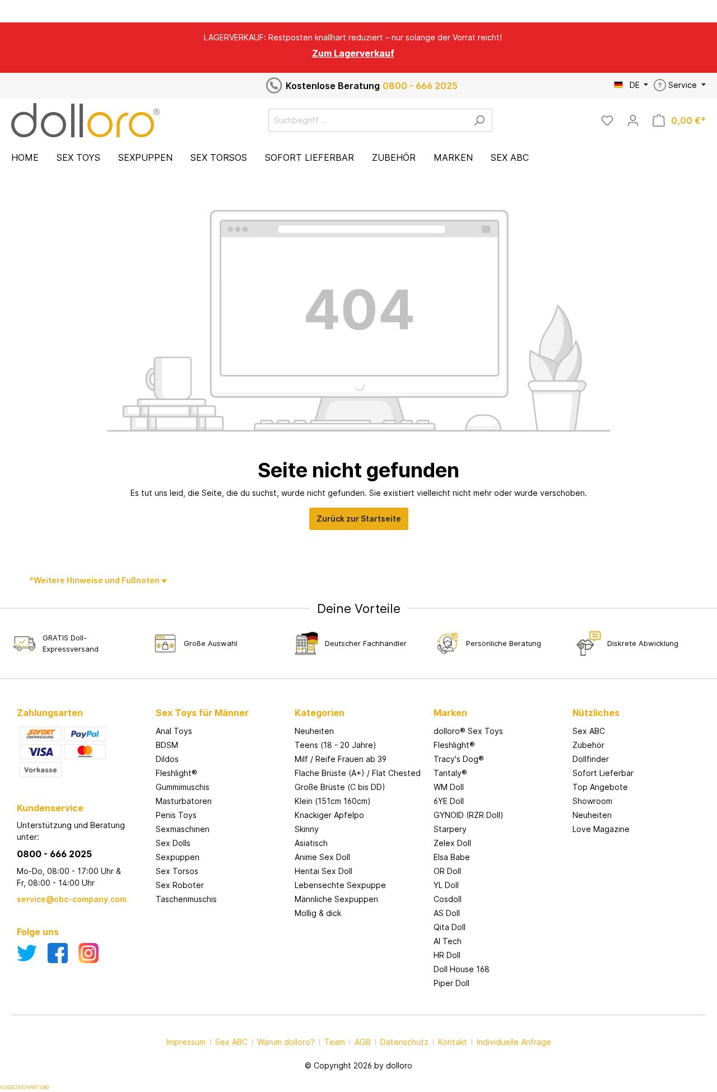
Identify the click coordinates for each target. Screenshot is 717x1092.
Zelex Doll (452, 843)
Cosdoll (448, 899)
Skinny (307, 829)
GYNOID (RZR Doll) (469, 815)
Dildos (167, 759)
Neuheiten (314, 731)
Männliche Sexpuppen (336, 899)
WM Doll (449, 787)
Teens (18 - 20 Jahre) (335, 745)
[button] (219, 701)
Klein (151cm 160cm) (333, 801)
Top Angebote (600, 787)
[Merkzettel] (607, 120)
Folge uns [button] (38, 931)
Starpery (450, 829)
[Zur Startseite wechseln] (85, 120)
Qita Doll (449, 927)
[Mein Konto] (633, 120)
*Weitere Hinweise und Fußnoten (95, 580)
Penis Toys (176, 815)
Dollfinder (590, 759)
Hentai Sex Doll (323, 871)
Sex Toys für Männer (202, 712)
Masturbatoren (184, 801)
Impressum (186, 1042)
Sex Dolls (173, 843)
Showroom (592, 801)
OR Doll (447, 871)
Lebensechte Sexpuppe (340, 885)
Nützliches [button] (596, 712)
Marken (450, 712)
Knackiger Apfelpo (329, 815)
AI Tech (448, 941)
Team (334, 1042)
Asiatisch (311, 843)
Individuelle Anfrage (514, 1042)
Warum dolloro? (286, 1042)
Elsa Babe (452, 857)
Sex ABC (588, 731)
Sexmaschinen (182, 829)
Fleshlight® (176, 773)
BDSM (167, 745)
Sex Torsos (177, 871)
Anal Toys (174, 731)
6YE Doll (449, 801)
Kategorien (319, 712)
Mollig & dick (318, 913)
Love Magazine (601, 829)
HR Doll (447, 955)
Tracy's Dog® (459, 759)
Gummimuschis (182, 787)
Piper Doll (451, 983)
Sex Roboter (180, 885)
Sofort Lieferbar (603, 773)
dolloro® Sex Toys (468, 731)
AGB (363, 1042)
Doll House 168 (462, 969)
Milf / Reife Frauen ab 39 (341, 759)
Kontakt (452, 1042)
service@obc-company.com (72, 899)
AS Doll (447, 913)
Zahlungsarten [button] (50, 712)
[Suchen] (479, 120)
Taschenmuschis (186, 899)
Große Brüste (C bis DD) (340, 787)
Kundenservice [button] (50, 808)
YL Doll (446, 885)
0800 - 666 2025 (420, 85)
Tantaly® (450, 773)
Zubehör (588, 745)
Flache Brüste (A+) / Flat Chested (358, 773)
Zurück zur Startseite (358, 518)
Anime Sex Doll (322, 857)
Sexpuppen (177, 857)
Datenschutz (404, 1042)
